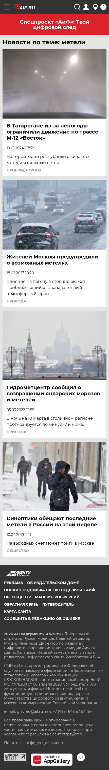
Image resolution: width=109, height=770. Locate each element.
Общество (18, 551)
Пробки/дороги (24, 170)
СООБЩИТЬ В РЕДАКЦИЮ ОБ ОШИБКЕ (42, 618)
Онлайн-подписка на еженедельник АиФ (49, 590)
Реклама (13, 582)
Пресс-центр (17, 597)
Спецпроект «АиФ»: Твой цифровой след (54, 24)
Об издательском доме (53, 582)
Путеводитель (58, 604)
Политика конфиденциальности (34, 742)
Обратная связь (21, 604)
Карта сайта (17, 611)
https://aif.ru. (73, 734)
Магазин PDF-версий (57, 597)
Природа (16, 301)
